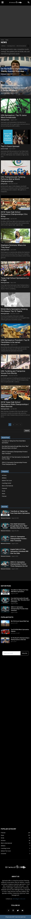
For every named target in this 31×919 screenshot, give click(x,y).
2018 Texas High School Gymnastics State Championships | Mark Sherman (15, 404)
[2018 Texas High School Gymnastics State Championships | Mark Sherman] (15, 392)
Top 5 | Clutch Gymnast (10, 146)
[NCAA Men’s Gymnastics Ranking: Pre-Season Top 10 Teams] (15, 299)
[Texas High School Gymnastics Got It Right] (15, 268)
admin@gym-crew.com (18, 899)
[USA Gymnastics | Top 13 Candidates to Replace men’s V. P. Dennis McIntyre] (15, 89)
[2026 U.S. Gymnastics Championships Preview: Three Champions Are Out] (5, 564)
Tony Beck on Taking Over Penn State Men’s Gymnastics (14, 441)
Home (2, 40)
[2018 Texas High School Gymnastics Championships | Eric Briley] (15, 202)
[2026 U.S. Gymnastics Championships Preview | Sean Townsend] (5, 539)
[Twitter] (18, 910)
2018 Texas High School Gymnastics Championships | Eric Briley (14, 214)
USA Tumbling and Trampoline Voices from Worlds (13, 372)
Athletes (3, 45)
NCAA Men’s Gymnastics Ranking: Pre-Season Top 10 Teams (14, 310)
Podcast (4, 496)
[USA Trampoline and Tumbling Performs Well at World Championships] (15, 167)
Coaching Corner (11, 45)
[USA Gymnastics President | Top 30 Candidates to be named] (15, 330)
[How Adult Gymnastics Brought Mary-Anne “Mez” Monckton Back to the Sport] (5, 526)
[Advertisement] (15, 21)
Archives (4, 475)
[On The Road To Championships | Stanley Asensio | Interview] (15, 70)
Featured (4, 488)
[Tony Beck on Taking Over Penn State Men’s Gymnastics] (5, 513)
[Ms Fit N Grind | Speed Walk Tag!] (5, 623)
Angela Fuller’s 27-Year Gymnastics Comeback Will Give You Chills (15, 458)
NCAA (3, 491)
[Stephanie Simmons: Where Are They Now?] (15, 236)
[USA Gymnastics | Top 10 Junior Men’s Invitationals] (15, 106)
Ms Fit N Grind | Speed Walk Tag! (20, 621)
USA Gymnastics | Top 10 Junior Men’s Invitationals (14, 116)
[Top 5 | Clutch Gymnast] (15, 137)
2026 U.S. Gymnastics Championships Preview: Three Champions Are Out (14, 463)
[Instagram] (13, 910)
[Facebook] (8, 910)
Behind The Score (7, 480)
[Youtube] (22, 910)
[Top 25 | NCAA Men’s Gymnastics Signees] (5, 632)
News (3, 66)
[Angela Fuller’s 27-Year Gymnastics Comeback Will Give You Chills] (5, 551)
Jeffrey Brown (4, 183)
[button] (28, 2)
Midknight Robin (5, 74)
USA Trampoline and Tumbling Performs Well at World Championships (13, 179)
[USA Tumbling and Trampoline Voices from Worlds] (15, 361)
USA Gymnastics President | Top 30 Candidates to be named (15, 341)
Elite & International (21, 45)
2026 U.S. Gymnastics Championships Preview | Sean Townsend (14, 452)
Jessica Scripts (4, 148)
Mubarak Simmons (5, 518)
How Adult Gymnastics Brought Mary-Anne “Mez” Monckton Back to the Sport (15, 447)
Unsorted (3, 853)
